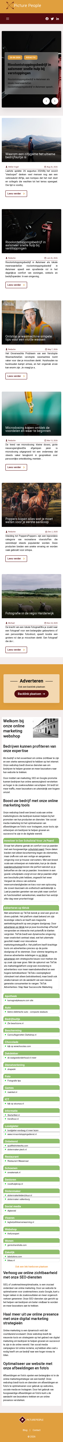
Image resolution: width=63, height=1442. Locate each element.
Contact (36, 1430)
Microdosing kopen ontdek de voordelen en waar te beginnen (28, 429)
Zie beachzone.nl (15, 1023)
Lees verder (14, 193)
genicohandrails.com (17, 1244)
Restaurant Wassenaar (18, 1160)
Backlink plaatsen (31, 694)
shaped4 (11, 1069)
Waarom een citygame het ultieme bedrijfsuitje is (30, 155)
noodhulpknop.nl (15, 1183)
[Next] (54, 101)
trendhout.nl (13, 1118)
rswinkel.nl (12, 1092)
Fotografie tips (14, 1080)
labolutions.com (14, 1256)
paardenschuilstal (13, 867)
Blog (25, 1430)
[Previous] (46, 101)
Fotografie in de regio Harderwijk (29, 613)
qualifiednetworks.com (17, 1145)
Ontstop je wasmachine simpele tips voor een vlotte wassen (28, 338)
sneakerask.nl (13, 1172)
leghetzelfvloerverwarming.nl (20, 1222)
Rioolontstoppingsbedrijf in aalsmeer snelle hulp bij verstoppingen (29, 69)
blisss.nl (11, 1260)
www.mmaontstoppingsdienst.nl (22, 1134)
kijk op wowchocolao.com (19, 1046)
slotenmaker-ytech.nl (17, 1149)
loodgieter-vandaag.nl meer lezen (23, 1130)
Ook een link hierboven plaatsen (31, 1266)
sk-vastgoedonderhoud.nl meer (21, 1057)
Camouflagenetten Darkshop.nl (21, 1034)
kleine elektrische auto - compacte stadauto (27, 1011)
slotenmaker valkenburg (18, 1199)
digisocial (11, 1210)
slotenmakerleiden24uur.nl (19, 1195)
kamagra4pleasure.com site (20, 1000)
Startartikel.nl (13, 1114)
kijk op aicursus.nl (15, 1103)
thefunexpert (13, 1233)
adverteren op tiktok (14, 927)
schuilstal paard (36, 849)
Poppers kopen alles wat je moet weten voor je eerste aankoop (29, 520)
